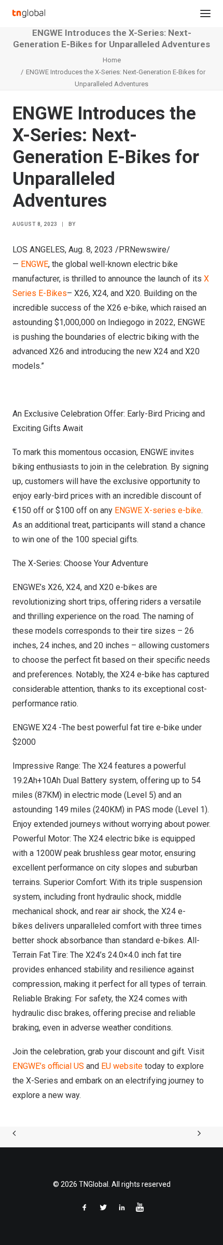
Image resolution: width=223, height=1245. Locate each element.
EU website (123, 1066)
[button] (205, 13)
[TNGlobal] (28, 13)
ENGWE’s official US (49, 1066)
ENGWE (34, 264)
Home (112, 60)
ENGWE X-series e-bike (158, 510)
